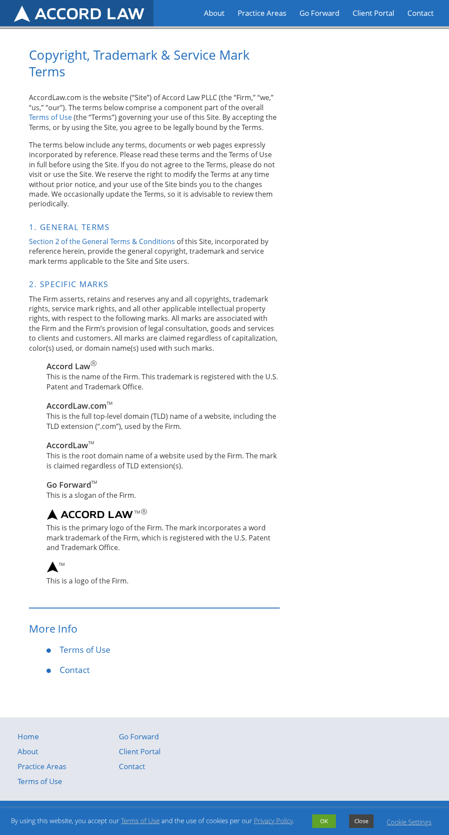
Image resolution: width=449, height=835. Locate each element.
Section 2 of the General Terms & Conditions (102, 241)
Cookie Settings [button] (409, 821)
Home (28, 736)
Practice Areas (262, 13)
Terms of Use (50, 117)
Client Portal (373, 13)
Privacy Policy (273, 820)
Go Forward (319, 13)
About (214, 13)
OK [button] (324, 821)
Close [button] (361, 821)
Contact (420, 13)
